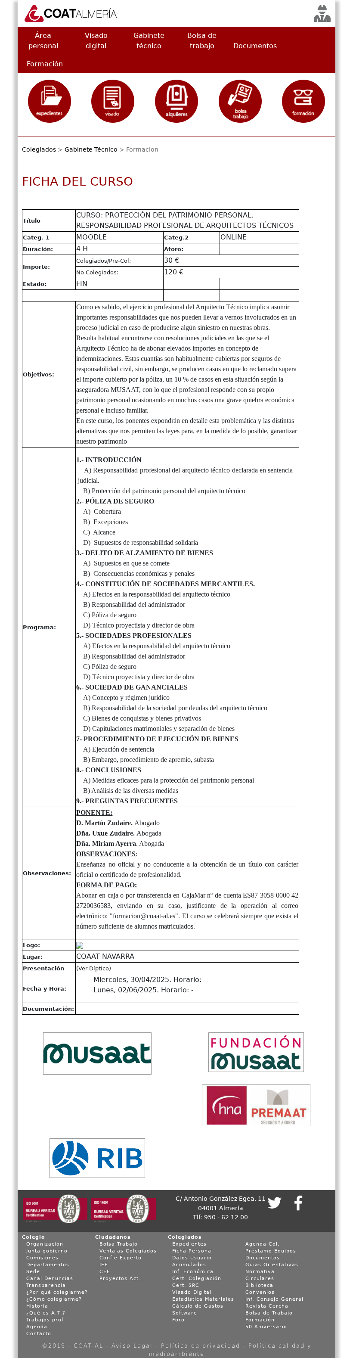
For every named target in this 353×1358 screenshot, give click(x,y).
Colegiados (39, 149)
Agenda (36, 1327)
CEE (104, 1271)
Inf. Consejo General (274, 1299)
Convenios (260, 1292)
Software (184, 1313)
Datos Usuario (192, 1258)
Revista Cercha (266, 1306)
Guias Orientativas (271, 1265)
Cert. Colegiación (196, 1278)
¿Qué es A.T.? (45, 1313)
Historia (37, 1306)
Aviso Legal (132, 1345)
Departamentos (47, 1265)
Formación (45, 64)
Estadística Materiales (203, 1299)
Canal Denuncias (49, 1278)
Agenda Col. (262, 1244)
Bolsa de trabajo (202, 40)
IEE (103, 1265)
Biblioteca (259, 1285)
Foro (178, 1320)
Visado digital (96, 40)
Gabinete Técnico (91, 149)
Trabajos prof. (45, 1320)
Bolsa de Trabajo (269, 1313)
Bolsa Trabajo (118, 1244)
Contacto (38, 1333)
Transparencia (46, 1285)
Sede (33, 1271)
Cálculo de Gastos (197, 1306)
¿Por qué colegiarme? (57, 1292)
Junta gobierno (47, 1251)
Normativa (260, 1271)
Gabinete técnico (148, 40)
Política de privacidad (200, 1345)
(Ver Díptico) (93, 968)
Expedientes (189, 1244)
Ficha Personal (192, 1251)
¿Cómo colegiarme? (54, 1299)
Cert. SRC (185, 1285)
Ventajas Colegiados (128, 1251)
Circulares (259, 1278)
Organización (44, 1244)
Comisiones (42, 1258)
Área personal (43, 40)
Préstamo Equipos (270, 1251)
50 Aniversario (266, 1327)
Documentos (255, 46)
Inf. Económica (193, 1271)
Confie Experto (120, 1258)
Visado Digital (191, 1292)
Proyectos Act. (120, 1278)
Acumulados (189, 1265)
